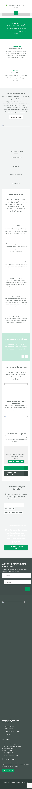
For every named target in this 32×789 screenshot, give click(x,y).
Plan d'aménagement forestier (12, 745)
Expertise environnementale (11, 755)
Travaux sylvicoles (8, 748)
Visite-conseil (7, 743)
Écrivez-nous (8, 734)
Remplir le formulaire (16, 461)
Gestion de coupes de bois (10, 754)
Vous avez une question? (11, 473)
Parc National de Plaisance (13, 512)
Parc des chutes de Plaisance (14, 505)
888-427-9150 (16, 731)
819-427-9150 (8, 731)
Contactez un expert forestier (16, 547)
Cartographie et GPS (9, 752)
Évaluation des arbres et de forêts (12, 746)
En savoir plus (16, 117)
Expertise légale (8, 750)
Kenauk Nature (9, 508)
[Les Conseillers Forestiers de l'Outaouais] (16, 6)
